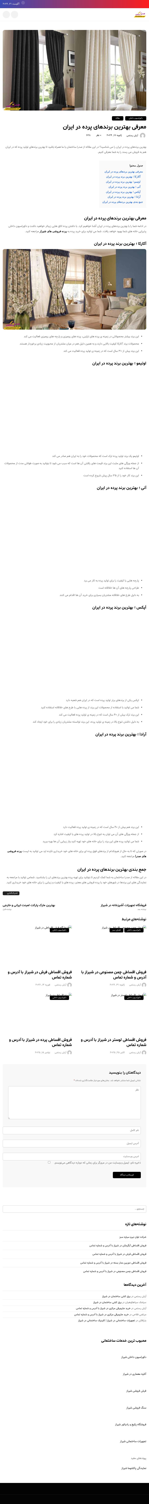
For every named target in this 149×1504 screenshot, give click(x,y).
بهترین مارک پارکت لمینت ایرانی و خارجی (29, 907)
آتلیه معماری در (137, 1374)
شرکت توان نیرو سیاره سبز (132, 1237)
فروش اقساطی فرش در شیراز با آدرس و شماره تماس (40, 975)
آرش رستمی (132, 136)
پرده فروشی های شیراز (53, 231)
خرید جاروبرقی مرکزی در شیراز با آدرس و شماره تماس (103, 1309)
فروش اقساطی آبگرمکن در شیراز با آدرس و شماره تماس (117, 1246)
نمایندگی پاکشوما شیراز (133, 1468)
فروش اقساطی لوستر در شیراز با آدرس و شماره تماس (113, 1042)
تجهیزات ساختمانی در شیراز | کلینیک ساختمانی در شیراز (106, 1321)
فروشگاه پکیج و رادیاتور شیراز (130, 1425)
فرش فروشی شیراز (136, 1391)
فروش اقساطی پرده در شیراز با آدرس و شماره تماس (40, 1042)
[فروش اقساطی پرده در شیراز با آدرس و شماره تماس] (37, 1013)
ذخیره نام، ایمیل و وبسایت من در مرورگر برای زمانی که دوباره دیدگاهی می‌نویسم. (97, 1163)
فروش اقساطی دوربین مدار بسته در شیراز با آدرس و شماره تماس (113, 1263)
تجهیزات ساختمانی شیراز (133, 1441)
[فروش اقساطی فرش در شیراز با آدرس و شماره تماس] (37, 945)
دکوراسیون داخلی (136, 118)
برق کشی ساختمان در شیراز (116, 1297)
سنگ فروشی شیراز (136, 1408)
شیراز (125, 1374)
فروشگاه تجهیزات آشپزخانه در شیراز (123, 907)
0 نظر (98, 135)
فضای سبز (116, 930)
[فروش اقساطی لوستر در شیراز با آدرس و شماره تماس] (111, 1013)
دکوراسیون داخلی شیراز (133, 1357)
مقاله (118, 118)
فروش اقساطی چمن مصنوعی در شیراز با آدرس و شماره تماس (113, 975)
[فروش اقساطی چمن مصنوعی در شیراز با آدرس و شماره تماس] (111, 945)
